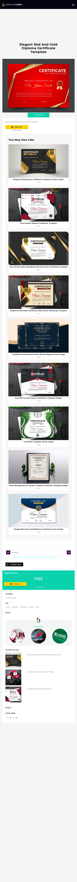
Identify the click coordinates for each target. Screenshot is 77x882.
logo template (27, 557)
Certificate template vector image (38, 442)
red (37, 607)
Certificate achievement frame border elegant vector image (38, 354)
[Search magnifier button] (69, 552)
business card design (39, 557)
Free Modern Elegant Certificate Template (38, 223)
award (8, 607)
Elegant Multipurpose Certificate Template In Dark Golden (38, 179)
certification (23, 607)
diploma (32, 607)
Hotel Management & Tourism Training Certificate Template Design (38, 485)
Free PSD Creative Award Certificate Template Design (38, 398)
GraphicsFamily (38, 626)
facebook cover (52, 557)
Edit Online (40, 115)
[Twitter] (10, 718)
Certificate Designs (11, 598)
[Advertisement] (38, 28)
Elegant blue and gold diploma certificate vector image (38, 529)
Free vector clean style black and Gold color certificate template (38, 267)
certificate (15, 607)
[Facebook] (7, 718)
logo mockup (17, 557)
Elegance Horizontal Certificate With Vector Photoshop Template (38, 311)
